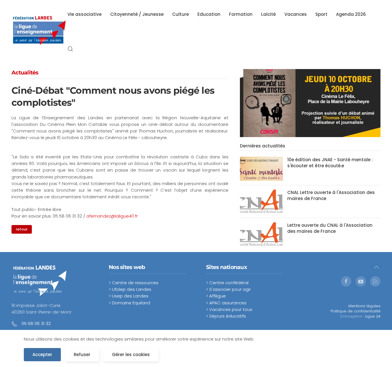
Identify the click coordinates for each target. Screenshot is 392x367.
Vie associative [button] (84, 14)
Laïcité (268, 14)
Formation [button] (241, 14)
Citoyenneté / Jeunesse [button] (137, 14)
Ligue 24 (373, 316)
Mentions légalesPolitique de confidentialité (356, 308)
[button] (70, 48)
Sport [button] (321, 14)
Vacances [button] (295, 14)
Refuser (82, 354)
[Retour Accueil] (39, 31)
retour (22, 229)
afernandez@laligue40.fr (112, 216)
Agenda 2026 (351, 14)
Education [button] (208, 14)
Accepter (42, 354)
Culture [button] (180, 14)
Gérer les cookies (131, 354)
